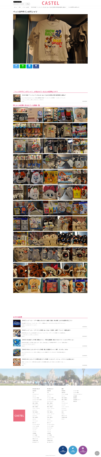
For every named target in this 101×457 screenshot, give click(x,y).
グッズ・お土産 (36, 426)
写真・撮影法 (35, 412)
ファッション (35, 420)
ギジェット (36, 99)
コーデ (63, 401)
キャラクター (35, 428)
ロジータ (36, 334)
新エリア (34, 422)
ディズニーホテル (36, 424)
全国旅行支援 (35, 440)
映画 (62, 412)
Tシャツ (23, 363)
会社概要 (75, 396)
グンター (31, 334)
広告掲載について (76, 399)
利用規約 (75, 397)
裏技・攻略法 (35, 403)
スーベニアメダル (36, 436)
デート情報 (35, 435)
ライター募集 (76, 392)
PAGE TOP (97, 453)
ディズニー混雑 (36, 397)
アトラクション (36, 401)
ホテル (63, 413)
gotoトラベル (35, 438)
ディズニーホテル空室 (37, 399)
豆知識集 (34, 433)
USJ (31, 99)
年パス (63, 419)
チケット (34, 396)
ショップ (34, 429)
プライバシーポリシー (77, 394)
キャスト (34, 419)
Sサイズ (41, 99)
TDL (33, 392)
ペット (23, 99)
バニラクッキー (25, 334)
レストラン (35, 410)
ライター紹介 (76, 390)
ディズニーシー (36, 394)
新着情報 (34, 390)
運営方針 (75, 401)
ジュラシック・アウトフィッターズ (28, 344)
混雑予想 (63, 392)
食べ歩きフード (36, 442)
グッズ (28, 99)
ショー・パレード (36, 408)
